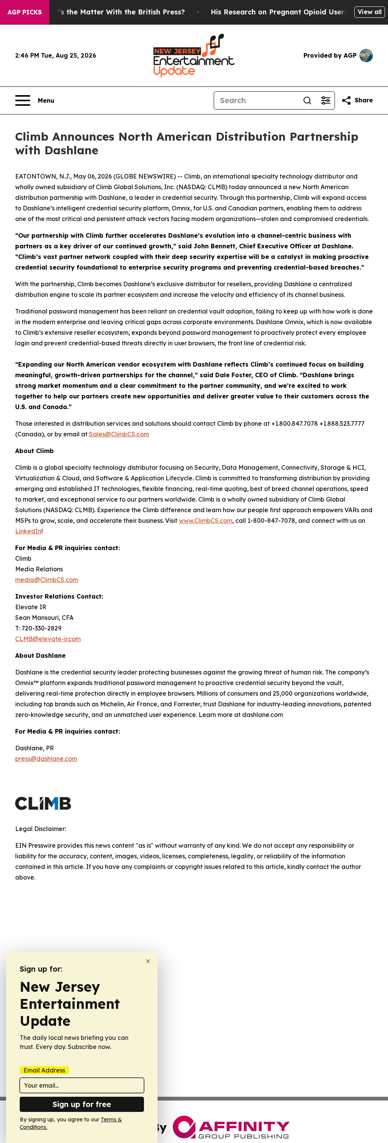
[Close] (148, 961)
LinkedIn (28, 531)
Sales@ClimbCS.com (119, 434)
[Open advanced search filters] (325, 100)
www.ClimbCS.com (205, 520)
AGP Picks (25, 12)
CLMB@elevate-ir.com (48, 639)
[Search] (307, 100)
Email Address (44, 1070)
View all (370, 12)
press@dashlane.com (46, 758)
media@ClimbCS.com (46, 579)
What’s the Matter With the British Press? (112, 12)
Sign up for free (82, 1104)
